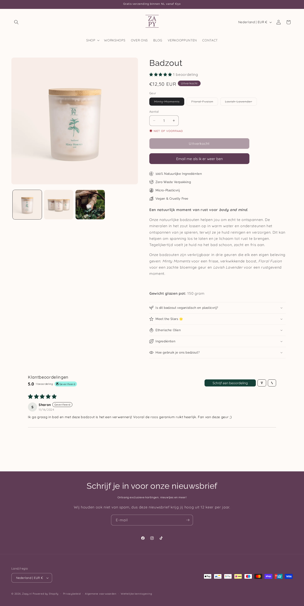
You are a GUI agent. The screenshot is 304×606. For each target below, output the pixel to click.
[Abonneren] (188, 520)
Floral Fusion (204, 102)
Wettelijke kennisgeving (136, 593)
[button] (16, 22)
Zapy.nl (27, 593)
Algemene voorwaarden (100, 593)
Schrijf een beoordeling (230, 383)
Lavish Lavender (241, 102)
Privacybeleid (72, 593)
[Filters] (261, 382)
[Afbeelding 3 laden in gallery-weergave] (90, 204)
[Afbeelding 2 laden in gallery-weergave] (58, 204)
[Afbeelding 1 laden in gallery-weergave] (27, 204)
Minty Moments (169, 102)
